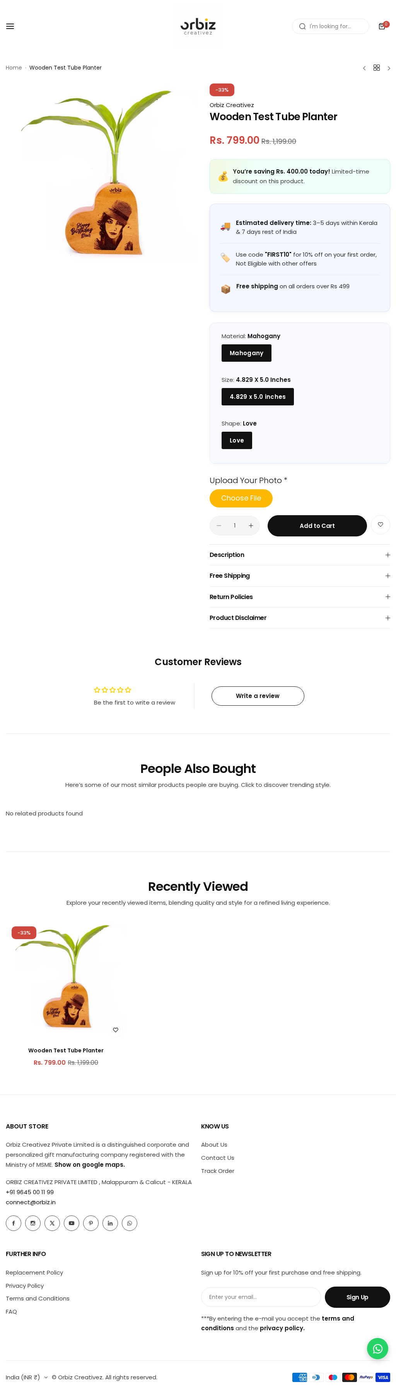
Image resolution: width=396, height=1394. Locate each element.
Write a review (258, 696)
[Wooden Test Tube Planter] (66, 981)
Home (14, 67)
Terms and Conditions (38, 1298)
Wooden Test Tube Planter (66, 1050)
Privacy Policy (25, 1286)
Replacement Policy (34, 1272)
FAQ (11, 1311)
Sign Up (357, 1297)
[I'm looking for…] (302, 26)
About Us (214, 1144)
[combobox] (330, 26)
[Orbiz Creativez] (198, 26)
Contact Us (217, 1158)
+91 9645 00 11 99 (30, 1192)
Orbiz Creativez (232, 105)
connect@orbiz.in (31, 1202)
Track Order (217, 1171)
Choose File (241, 498)
